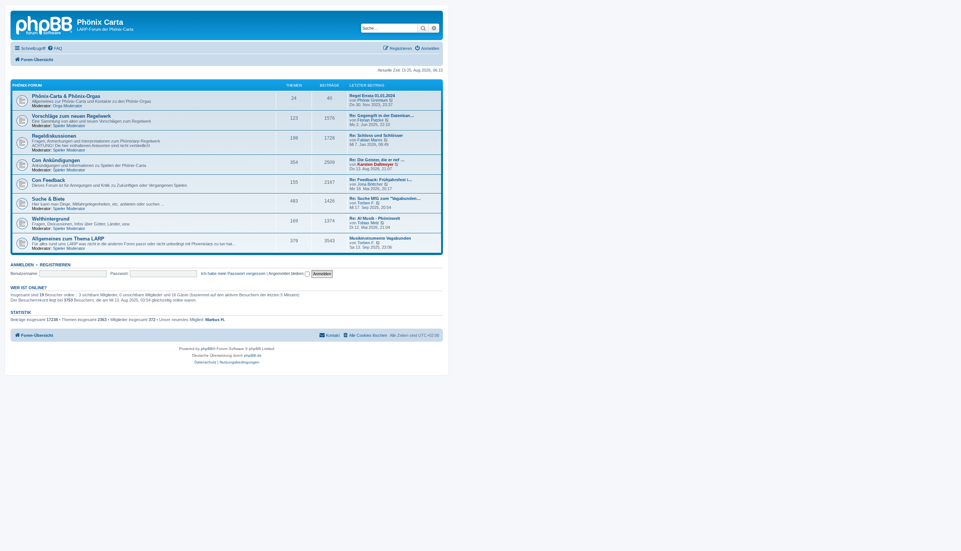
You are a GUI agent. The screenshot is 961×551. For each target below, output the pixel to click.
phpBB (207, 349)
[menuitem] (54, 48)
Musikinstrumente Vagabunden (380, 238)
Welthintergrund (50, 219)
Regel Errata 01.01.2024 (372, 95)
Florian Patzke (370, 120)
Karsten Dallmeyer (375, 164)
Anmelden (22, 265)
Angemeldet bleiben (286, 273)
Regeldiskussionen (54, 136)
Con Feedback (48, 180)
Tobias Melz (368, 223)
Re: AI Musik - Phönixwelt (374, 218)
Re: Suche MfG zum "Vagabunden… (385, 198)
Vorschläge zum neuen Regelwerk (71, 116)
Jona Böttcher (370, 184)
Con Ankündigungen (56, 160)
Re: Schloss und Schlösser (376, 135)
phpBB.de (253, 355)
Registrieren (55, 265)
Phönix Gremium (372, 100)
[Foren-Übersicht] (44, 24)
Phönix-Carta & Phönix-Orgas (66, 96)
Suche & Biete (48, 199)
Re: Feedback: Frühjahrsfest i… (380, 179)
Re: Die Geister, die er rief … (377, 160)
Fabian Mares (370, 140)
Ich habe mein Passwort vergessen (233, 273)
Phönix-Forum (27, 85)
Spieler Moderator (69, 125)
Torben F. (366, 203)
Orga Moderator (67, 106)
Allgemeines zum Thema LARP (68, 239)
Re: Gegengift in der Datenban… (381, 115)
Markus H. (215, 319)
